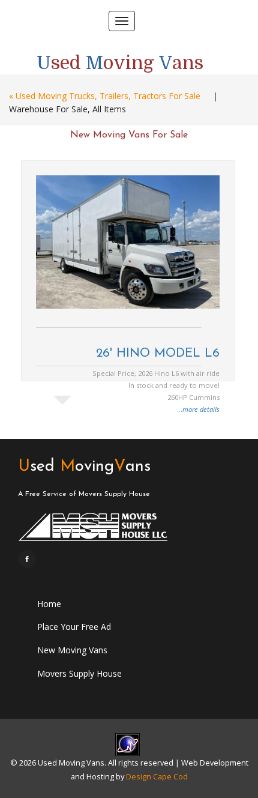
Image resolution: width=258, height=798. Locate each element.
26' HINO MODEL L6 (158, 353)
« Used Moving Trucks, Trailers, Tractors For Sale (104, 95)
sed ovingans (84, 467)
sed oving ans (120, 60)
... (198, 409)
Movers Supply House (79, 673)
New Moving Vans (72, 650)
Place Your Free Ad (74, 626)
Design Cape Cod (157, 776)
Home (49, 603)
